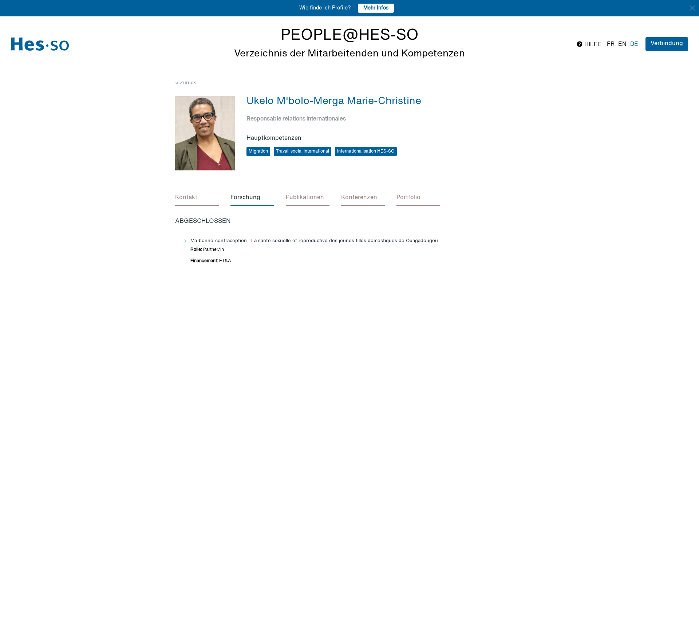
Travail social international (302, 151)
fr (611, 44)
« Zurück (185, 82)
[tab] (197, 198)
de (634, 44)
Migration (258, 151)
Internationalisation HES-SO (366, 151)
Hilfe (592, 45)
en (622, 44)
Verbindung (667, 44)
